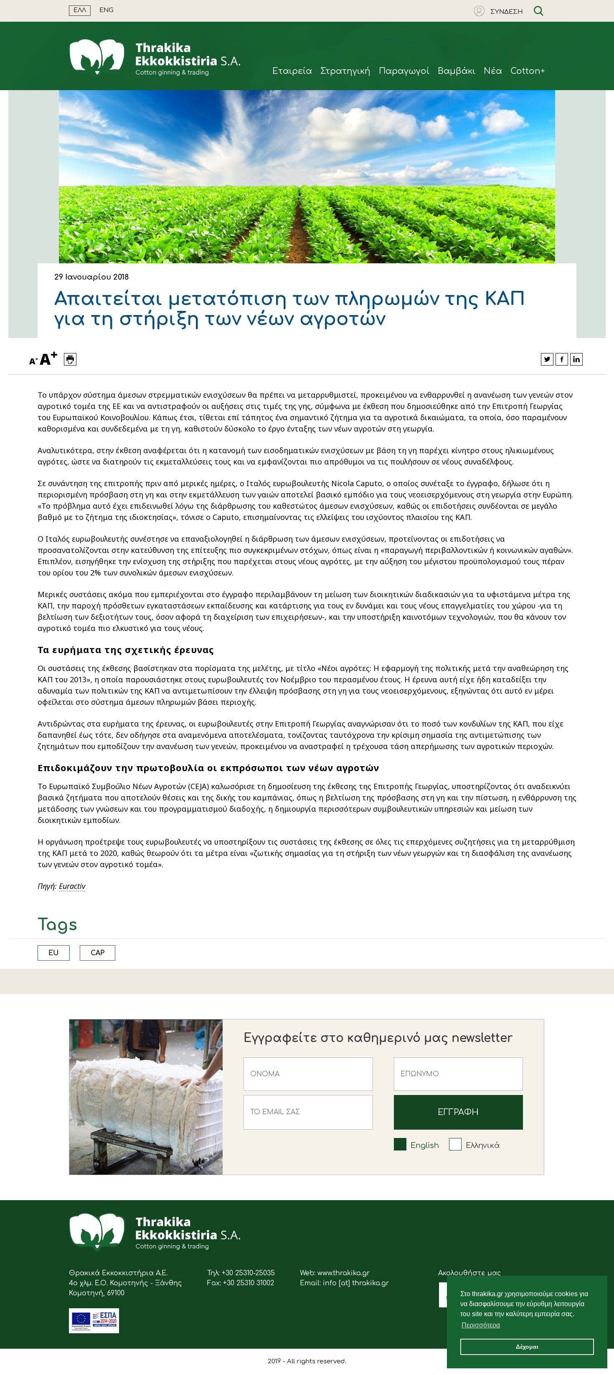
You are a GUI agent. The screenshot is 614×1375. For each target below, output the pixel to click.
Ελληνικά (483, 1145)
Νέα (493, 71)
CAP (97, 953)
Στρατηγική (345, 71)
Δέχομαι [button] (527, 1346)
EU (53, 953)
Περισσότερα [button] (481, 1325)
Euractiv (72, 886)
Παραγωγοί (404, 71)
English (425, 1145)
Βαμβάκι (456, 71)
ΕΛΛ (80, 10)
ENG (106, 10)
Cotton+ (527, 71)
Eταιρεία (292, 71)
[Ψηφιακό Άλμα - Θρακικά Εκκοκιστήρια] (94, 1331)
